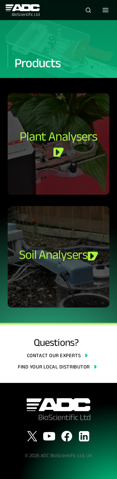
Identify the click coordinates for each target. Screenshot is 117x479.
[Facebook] (66, 436)
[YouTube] (49, 436)
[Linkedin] (84, 436)
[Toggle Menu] (105, 10)
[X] (32, 436)
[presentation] (58, 144)
